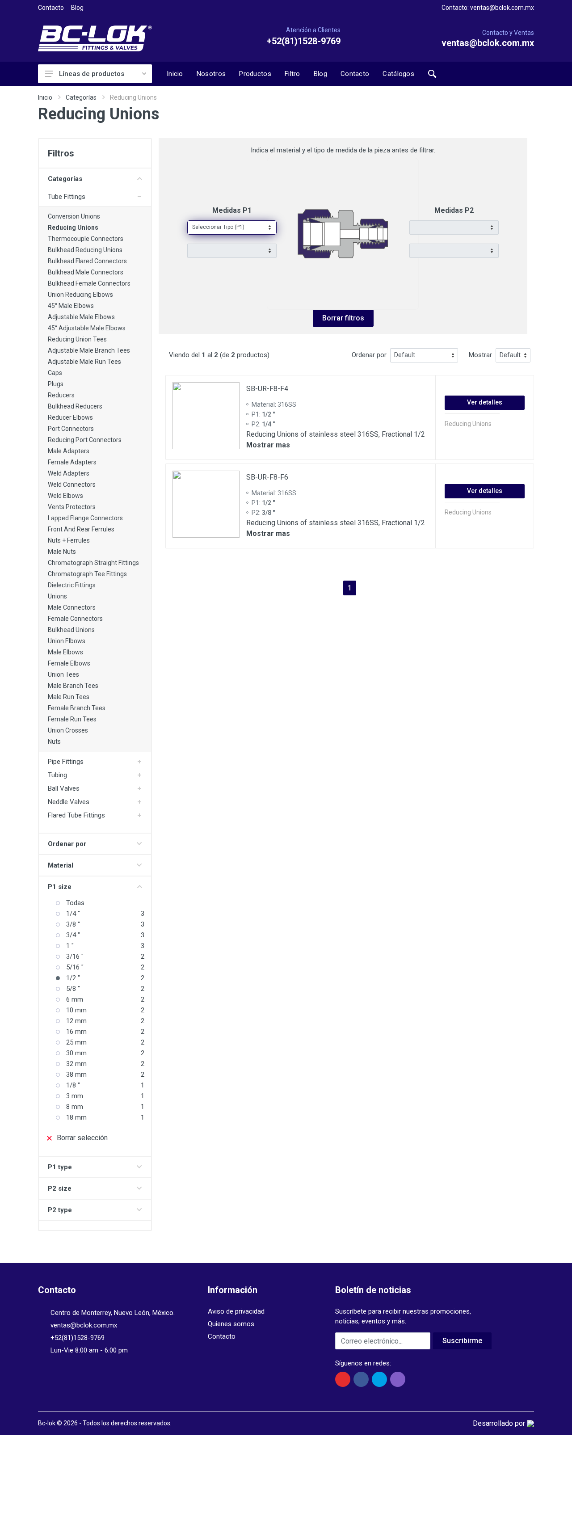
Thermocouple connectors (85, 238)
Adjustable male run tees (84, 361)
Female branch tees (76, 708)
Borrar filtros (343, 318)
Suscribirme (462, 1340)
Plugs (55, 384)
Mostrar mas (268, 445)
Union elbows (66, 641)
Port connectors (71, 428)
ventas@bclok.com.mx (502, 7)
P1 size (60, 887)
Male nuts (62, 551)
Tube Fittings (66, 197)
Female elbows (69, 663)
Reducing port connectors (85, 439)
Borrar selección (82, 1137)
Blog (77, 7)
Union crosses (68, 730)
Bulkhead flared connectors (87, 261)
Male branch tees (73, 685)
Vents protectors (72, 506)
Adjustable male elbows (81, 316)
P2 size (60, 1188)
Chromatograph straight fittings (93, 562)
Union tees (63, 674)
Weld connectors (72, 484)
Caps (55, 372)
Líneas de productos (91, 74)
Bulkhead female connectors (89, 283)
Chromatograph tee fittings (87, 573)
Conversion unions (74, 216)
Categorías (81, 97)
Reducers (61, 395)
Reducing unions (73, 227)
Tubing (57, 775)
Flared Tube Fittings (76, 815)
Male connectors (72, 607)
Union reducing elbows (80, 294)
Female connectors (75, 618)
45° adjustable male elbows (87, 328)
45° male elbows (71, 305)
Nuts (54, 741)
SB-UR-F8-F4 (267, 388)
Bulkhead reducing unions (85, 249)
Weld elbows (65, 495)
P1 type (60, 1167)
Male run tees (68, 696)
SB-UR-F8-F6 (267, 477)
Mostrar (480, 355)
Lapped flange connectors (85, 518)
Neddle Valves (68, 802)
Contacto (51, 7)
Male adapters (68, 451)
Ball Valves (64, 788)
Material (60, 865)
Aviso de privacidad (236, 1311)
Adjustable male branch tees (89, 350)
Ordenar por (67, 844)
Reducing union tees (77, 339)
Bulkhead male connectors (85, 272)
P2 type (60, 1210)
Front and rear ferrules (81, 529)
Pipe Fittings (66, 762)
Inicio (45, 97)
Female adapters (72, 462)
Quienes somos (231, 1324)
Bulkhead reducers (75, 406)
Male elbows (65, 652)
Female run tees (72, 719)
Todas (75, 903)
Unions (57, 596)
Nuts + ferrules (69, 540)
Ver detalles (484, 402)
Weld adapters (68, 473)
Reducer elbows (70, 417)
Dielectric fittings (72, 585)
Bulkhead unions (71, 629)
